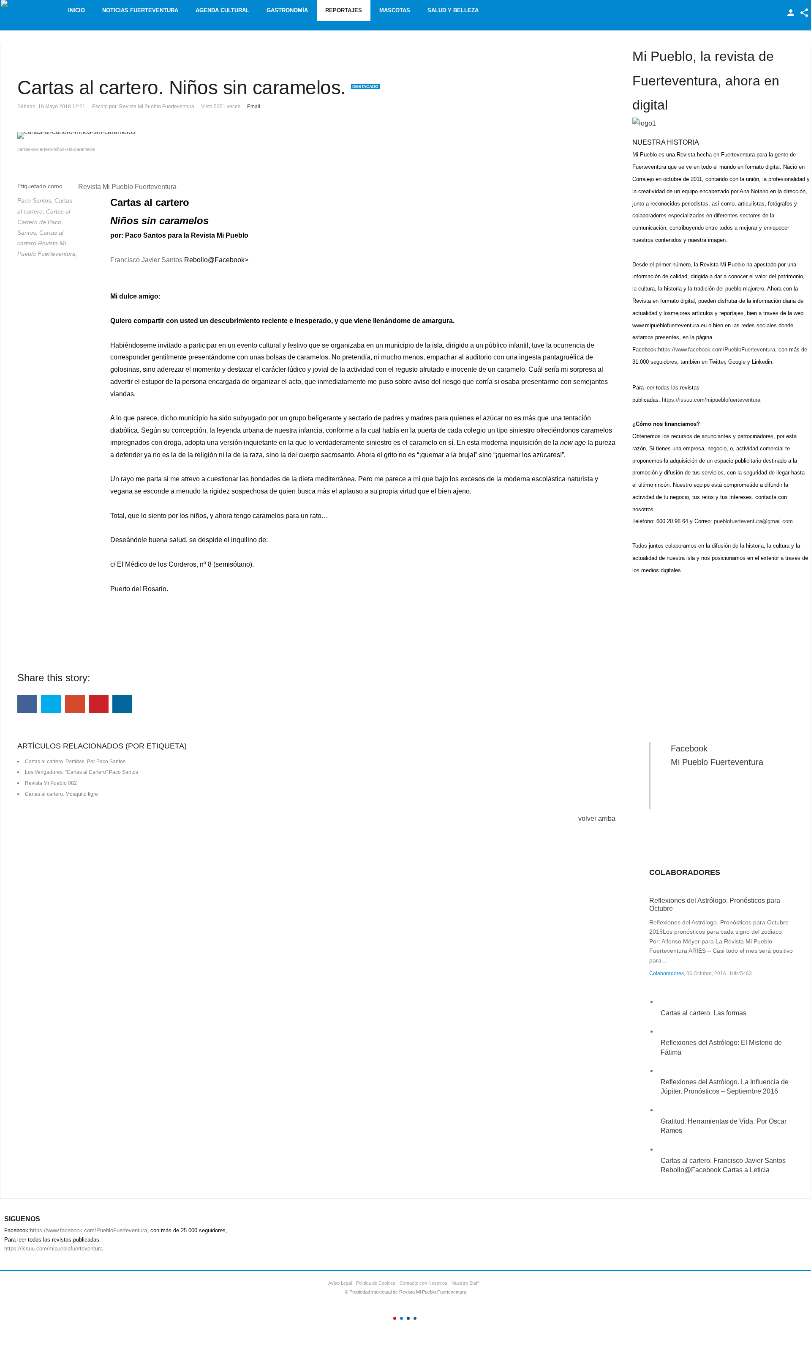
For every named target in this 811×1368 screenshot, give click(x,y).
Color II (401, 1318)
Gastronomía (287, 10)
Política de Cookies (375, 1283)
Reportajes (343, 10)
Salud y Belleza (453, 10)
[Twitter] (51, 704)
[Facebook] (27, 704)
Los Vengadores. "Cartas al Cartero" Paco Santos (81, 772)
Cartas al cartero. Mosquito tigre (61, 794)
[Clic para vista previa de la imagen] (316, 135)
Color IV (415, 1318)
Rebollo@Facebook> (216, 259)
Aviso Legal (340, 1283)
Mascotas (394, 10)
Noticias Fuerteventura (140, 10)
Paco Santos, (35, 200)
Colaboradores (666, 973)
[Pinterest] (99, 704)
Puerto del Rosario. (139, 588)
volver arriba (596, 818)
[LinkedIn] (122, 704)
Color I (394, 1318)
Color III (408, 1318)
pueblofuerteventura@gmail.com (753, 521)
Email (253, 107)
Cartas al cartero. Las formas (703, 1013)
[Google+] (75, 704)
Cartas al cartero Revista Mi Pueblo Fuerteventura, (47, 243)
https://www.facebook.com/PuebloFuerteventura (716, 349)
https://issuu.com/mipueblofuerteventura (711, 400)
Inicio (76, 10)
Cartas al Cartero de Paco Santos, (43, 222)
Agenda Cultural (222, 10)
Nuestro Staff (465, 1283)
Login (790, 12)
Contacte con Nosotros (423, 1283)
